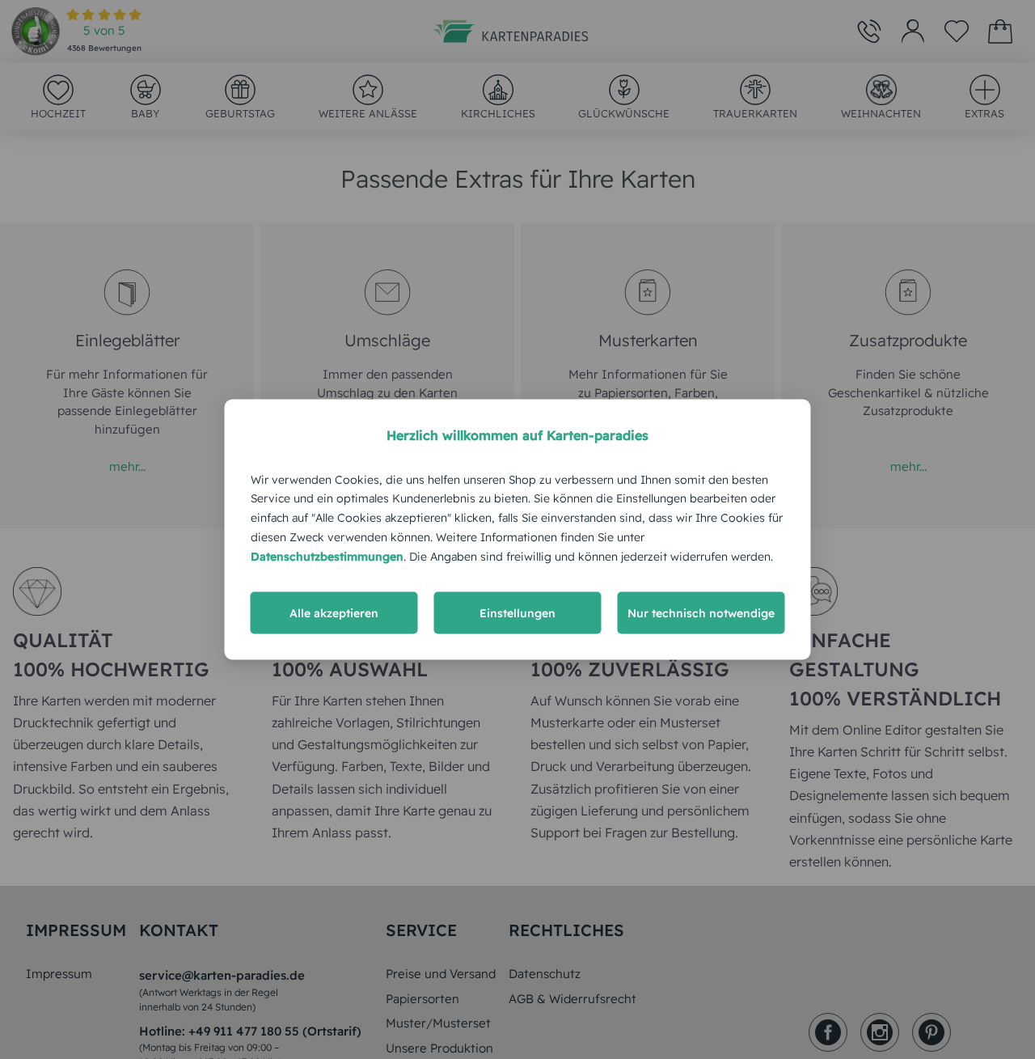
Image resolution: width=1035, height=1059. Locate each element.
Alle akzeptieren (333, 613)
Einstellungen (517, 613)
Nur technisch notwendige (701, 613)
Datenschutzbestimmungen (327, 556)
